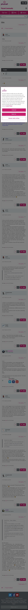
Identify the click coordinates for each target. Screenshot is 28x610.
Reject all (14, 114)
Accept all (14, 110)
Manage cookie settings (14, 118)
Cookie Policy (8, 106)
